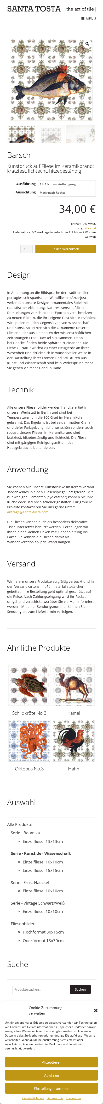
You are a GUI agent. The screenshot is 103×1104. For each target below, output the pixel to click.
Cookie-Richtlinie (33, 1098)
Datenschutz (55, 1098)
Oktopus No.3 (29, 769)
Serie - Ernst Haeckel (30, 882)
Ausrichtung (26, 192)
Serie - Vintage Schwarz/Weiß (38, 903)
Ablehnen (51, 1075)
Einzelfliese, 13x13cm (43, 841)
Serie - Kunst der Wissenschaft (41, 853)
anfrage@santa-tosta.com (27, 512)
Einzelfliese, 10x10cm (43, 862)
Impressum (73, 1098)
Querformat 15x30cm (43, 940)
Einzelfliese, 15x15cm (43, 870)
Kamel (73, 713)
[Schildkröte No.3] (29, 705)
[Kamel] (74, 705)
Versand (90, 228)
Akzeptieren (51, 1062)
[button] (95, 1010)
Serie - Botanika (25, 832)
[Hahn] (74, 760)
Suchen (80, 989)
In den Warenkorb (65, 249)
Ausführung (26, 183)
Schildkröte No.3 (29, 713)
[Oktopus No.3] (29, 760)
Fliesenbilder (23, 923)
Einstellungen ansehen (51, 1088)
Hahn (73, 769)
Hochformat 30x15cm (43, 932)
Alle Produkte (19, 824)
